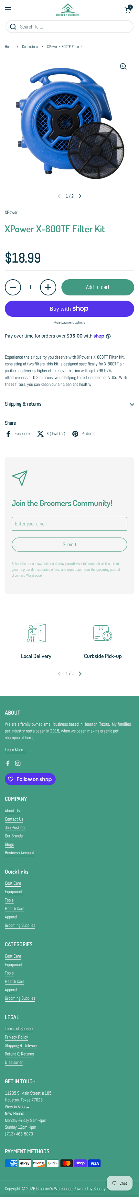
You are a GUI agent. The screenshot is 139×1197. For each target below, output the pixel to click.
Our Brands (14, 836)
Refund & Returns (19, 1054)
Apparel (11, 917)
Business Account (19, 853)
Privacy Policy (16, 1037)
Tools (9, 900)
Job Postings (15, 827)
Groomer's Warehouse (54, 1188)
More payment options (69, 322)
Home (9, 46)
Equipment (14, 891)
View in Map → (17, 1107)
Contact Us (14, 819)
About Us (12, 810)
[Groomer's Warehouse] (68, 9)
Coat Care (13, 883)
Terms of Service (19, 1028)
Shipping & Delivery (21, 1045)
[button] (127, 9)
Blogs (9, 844)
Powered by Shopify (89, 1188)
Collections (30, 46)
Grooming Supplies (20, 925)
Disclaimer (14, 1062)
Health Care (14, 908)
